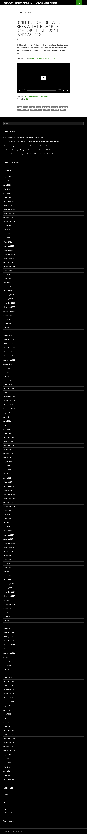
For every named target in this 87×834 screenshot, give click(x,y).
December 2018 (9, 543)
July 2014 (6, 759)
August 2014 (7, 755)
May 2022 (6, 376)
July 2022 (6, 368)
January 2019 (8, 539)
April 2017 (7, 624)
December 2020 (9, 445)
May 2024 (6, 283)
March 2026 (7, 197)
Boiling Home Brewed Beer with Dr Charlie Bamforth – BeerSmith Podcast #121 (39, 28)
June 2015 (7, 714)
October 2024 (8, 262)
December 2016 (9, 641)
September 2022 (9, 360)
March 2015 (7, 726)
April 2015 (7, 722)
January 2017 (8, 637)
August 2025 (7, 226)
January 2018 (8, 588)
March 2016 (7, 677)
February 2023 (8, 340)
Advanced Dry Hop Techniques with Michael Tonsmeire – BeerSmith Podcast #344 (32, 154)
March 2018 (7, 580)
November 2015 (9, 694)
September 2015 (9, 702)
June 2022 (7, 372)
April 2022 (7, 380)
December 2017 (9, 592)
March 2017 (7, 628)
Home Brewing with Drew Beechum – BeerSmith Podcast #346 (25, 146)
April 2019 (7, 527)
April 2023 (7, 331)
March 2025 (7, 242)
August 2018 (7, 559)
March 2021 (7, 433)
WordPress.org (8, 821)
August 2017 (7, 608)
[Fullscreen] (67, 90)
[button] (43, 78)
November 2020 (9, 449)
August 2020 (7, 462)
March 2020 (7, 482)
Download (44, 96)
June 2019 (7, 519)
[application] (43, 78)
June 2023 (7, 323)
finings (54, 107)
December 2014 (9, 738)
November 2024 (9, 258)
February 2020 (8, 486)
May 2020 (6, 474)
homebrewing (23, 109)
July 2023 (6, 319)
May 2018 (6, 572)
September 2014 (9, 751)
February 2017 (8, 633)
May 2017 (6, 620)
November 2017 (9, 596)
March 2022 (7, 384)
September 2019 (9, 506)
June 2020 (7, 470)
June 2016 (7, 665)
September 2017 (9, 604)
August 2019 (7, 510)
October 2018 (8, 551)
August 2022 (7, 364)
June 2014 (7, 763)
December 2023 (9, 303)
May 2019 (6, 523)
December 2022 (9, 348)
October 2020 (8, 453)
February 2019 (8, 535)
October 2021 (8, 405)
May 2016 (6, 669)
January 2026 (8, 205)
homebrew (64, 107)
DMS (38, 107)
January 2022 (8, 392)
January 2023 (8, 344)
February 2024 (8, 295)
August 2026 (7, 177)
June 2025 (7, 234)
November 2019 (9, 498)
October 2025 (8, 217)
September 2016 (9, 653)
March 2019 (7, 531)
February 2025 (8, 246)
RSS (26, 99)
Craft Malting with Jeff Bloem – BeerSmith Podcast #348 (23, 137)
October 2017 (8, 600)
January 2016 (8, 685)
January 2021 (8, 441)
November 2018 (9, 547)
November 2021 (9, 401)
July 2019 (6, 515)
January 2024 (8, 299)
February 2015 (8, 730)
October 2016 (8, 649)
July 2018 (6, 563)
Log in (5, 809)
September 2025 (9, 221)
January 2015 (8, 734)
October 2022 (8, 356)
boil (26, 107)
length (46, 109)
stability (55, 109)
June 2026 (7, 185)
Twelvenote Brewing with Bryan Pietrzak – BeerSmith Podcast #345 (27, 150)
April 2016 (7, 673)
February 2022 (8, 388)
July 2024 (6, 274)
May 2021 (6, 425)
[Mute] (64, 90)
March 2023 (7, 335)
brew (32, 107)
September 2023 (9, 311)
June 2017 (7, 616)
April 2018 (7, 576)
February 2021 (8, 437)
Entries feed (7, 813)
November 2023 (9, 307)
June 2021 (7, 421)
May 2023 (6, 327)
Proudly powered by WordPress (12, 831)
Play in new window (31, 96)
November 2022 (9, 352)
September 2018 (9, 555)
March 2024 (7, 291)
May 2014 (6, 767)
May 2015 (6, 718)
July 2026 (6, 181)
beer (20, 107)
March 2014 (7, 775)
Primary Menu (84, 2)
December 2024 (9, 254)
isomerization (36, 109)
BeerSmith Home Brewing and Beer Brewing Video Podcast (30, 2)
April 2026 (7, 193)
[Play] (19, 90)
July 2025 (6, 230)
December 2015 (9, 690)
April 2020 (7, 478)
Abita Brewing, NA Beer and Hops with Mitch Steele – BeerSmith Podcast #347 (31, 142)
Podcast (6, 794)
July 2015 (6, 710)
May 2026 (6, 189)
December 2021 (9, 396)
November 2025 (9, 213)
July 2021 (6, 417)
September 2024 (9, 266)
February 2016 (8, 681)
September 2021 (9, 409)
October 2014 (8, 747)
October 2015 (8, 698)
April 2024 (7, 287)
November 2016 (9, 645)
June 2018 (7, 567)
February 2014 (8, 779)
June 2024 (7, 278)
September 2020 (9, 458)
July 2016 (6, 661)
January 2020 (8, 490)
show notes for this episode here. (42, 58)
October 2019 (8, 502)
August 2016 (7, 657)
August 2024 (7, 270)
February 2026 (8, 201)
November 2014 (9, 742)
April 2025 (7, 238)
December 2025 (9, 209)
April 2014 (7, 771)
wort (63, 109)
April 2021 (7, 429)
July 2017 (6, 612)
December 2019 (9, 494)
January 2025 (8, 250)
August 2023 (7, 315)
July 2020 (6, 466)
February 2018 (8, 584)
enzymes (46, 107)
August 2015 (7, 706)
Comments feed (8, 817)
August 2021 (7, 413)
